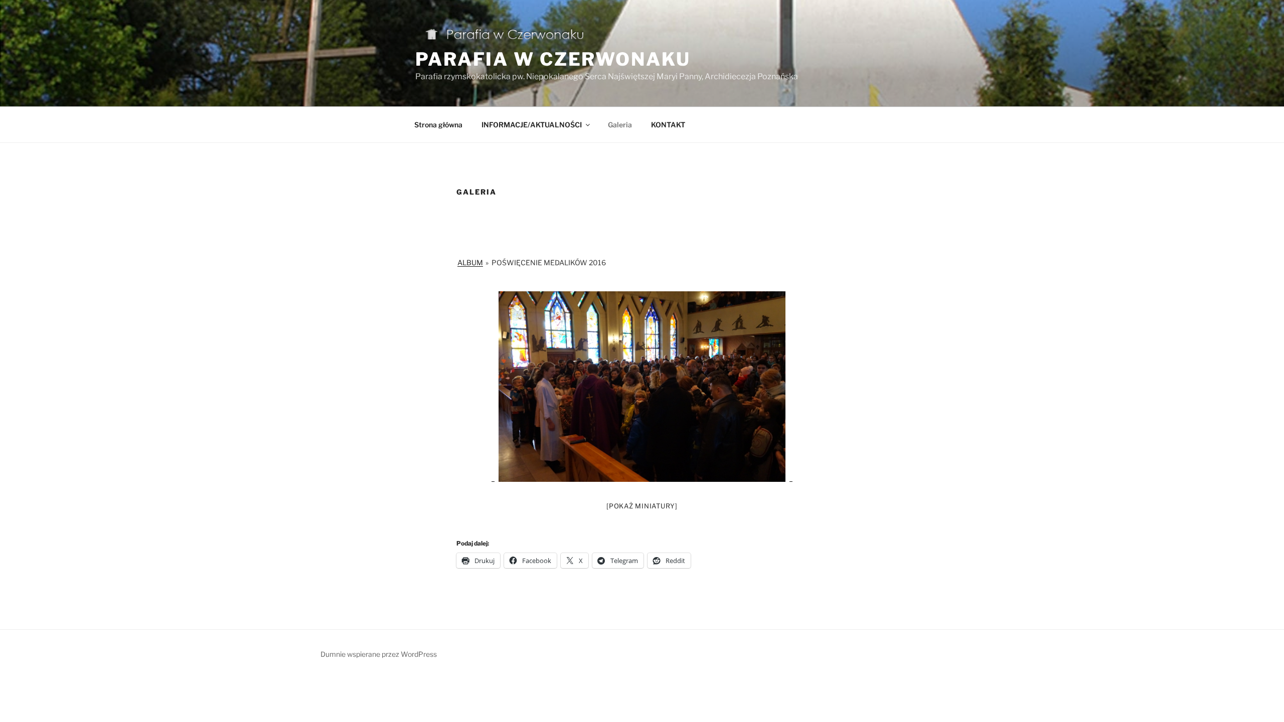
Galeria (620, 124)
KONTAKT (668, 124)
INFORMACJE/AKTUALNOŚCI (532, 124)
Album (470, 262)
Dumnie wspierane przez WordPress (378, 654)
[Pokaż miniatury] (642, 506)
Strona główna (438, 124)
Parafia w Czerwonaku (553, 59)
